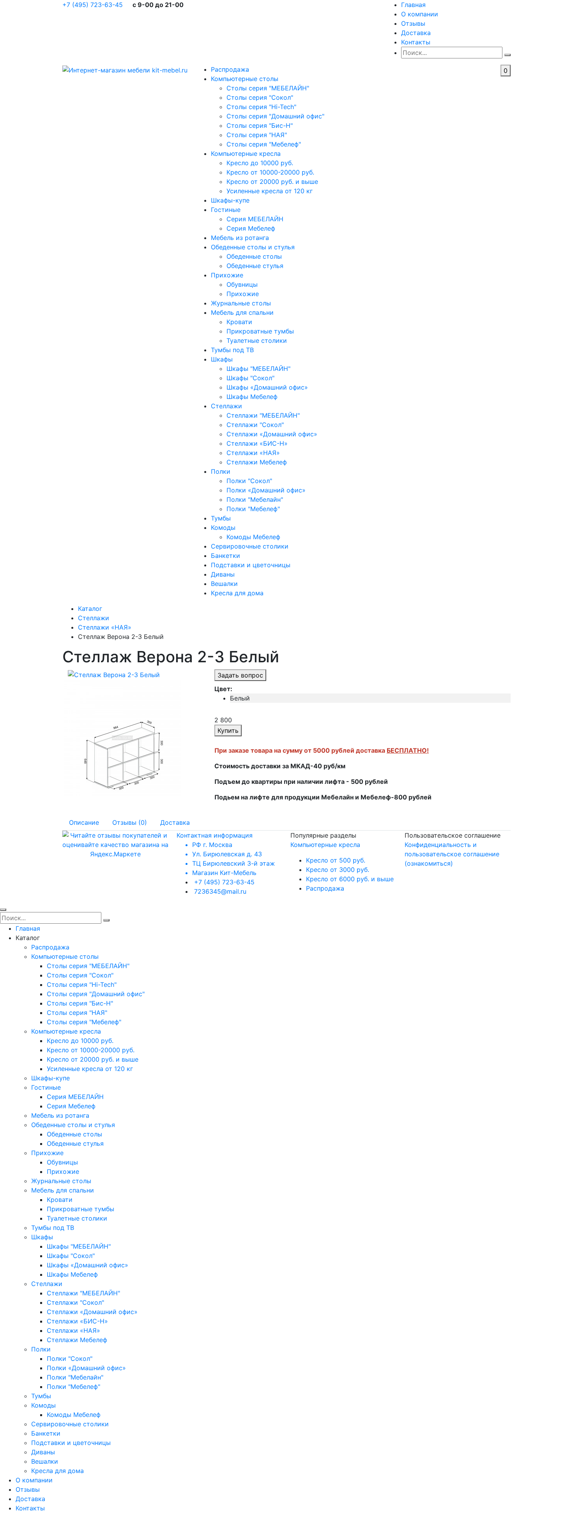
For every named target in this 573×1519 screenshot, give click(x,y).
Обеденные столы (254, 256)
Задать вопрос (240, 675)
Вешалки (224, 583)
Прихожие (227, 275)
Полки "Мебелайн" (254, 499)
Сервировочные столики (249, 546)
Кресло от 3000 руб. (337, 869)
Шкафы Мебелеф (252, 396)
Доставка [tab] (175, 822)
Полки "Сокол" (249, 481)
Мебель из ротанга (240, 238)
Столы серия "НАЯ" (256, 135)
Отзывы (413, 23)
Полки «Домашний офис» (266, 490)
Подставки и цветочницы (250, 565)
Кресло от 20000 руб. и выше (272, 181)
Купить (228, 730)
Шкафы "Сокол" (250, 378)
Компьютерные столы (244, 79)
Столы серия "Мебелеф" (263, 144)
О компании (419, 14)
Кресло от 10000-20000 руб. (270, 172)
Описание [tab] (84, 822)
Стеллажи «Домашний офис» (271, 434)
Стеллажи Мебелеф (256, 462)
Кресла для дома (237, 593)
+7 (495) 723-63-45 (93, 5)
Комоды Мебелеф (253, 537)
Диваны (223, 574)
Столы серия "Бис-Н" (259, 125)
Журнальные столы (241, 303)
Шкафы (222, 359)
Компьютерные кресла (246, 153)
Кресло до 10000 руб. (259, 163)
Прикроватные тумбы (260, 331)
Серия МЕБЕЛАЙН (254, 219)
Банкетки (225, 555)
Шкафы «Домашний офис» (267, 387)
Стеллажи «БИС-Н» (257, 443)
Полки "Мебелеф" (253, 509)
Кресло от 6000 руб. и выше (350, 879)
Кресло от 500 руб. (335, 860)
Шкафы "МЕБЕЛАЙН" (258, 368)
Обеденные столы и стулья (253, 247)
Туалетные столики (256, 340)
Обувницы (242, 284)
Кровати (239, 322)
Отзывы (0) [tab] (129, 822)
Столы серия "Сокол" (259, 97)
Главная (413, 5)
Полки (220, 471)
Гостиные (226, 209)
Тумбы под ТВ (232, 350)
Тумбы (221, 518)
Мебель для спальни (242, 312)
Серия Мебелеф (250, 228)
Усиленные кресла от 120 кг (269, 191)
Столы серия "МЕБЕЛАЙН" (267, 88)
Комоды (223, 527)
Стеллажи (226, 406)
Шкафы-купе (230, 200)
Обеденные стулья (254, 266)
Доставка (416, 33)
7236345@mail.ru (220, 891)
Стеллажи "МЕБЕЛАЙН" (263, 415)
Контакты (415, 42)
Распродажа (230, 69)
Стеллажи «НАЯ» (253, 453)
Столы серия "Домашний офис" (275, 116)
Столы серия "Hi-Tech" (261, 107)
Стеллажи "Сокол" (255, 425)
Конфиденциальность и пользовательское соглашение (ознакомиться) (452, 854)
